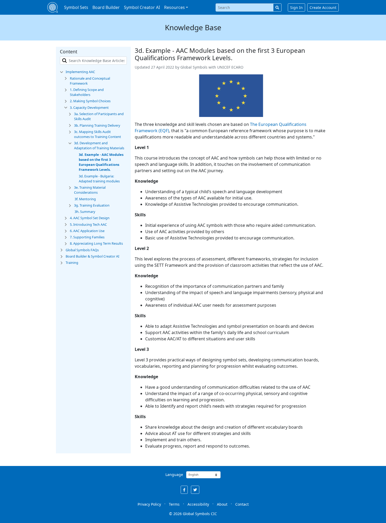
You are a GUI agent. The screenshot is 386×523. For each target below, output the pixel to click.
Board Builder (106, 7)
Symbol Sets (76, 7)
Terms (174, 504)
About (222, 504)
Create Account (323, 7)
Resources (174, 7)
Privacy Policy (149, 504)
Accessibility (198, 504)
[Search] (277, 7)
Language (174, 474)
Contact (242, 504)
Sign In (296, 7)
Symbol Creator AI (142, 7)
